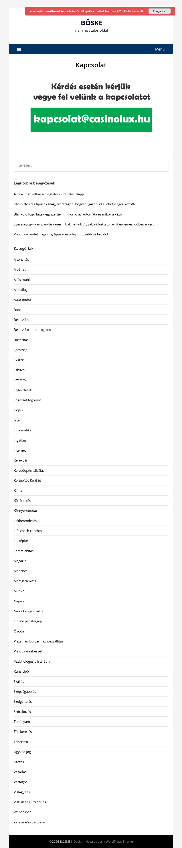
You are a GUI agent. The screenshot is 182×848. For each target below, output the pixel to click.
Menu (160, 49)
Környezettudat (25, 510)
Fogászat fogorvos (28, 400)
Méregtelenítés (25, 581)
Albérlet (20, 269)
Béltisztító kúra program (32, 329)
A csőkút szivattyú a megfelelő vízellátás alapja (49, 194)
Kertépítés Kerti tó (27, 480)
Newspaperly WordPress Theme (109, 841)
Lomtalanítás (24, 551)
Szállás (19, 681)
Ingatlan (20, 440)
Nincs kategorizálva (28, 611)
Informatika (23, 430)
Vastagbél (21, 782)
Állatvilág (21, 289)
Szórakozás (22, 711)
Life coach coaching (29, 530)
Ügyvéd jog (22, 751)
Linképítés (21, 540)
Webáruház (22, 812)
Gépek (19, 410)
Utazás (19, 762)
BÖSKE (92, 22)
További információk (131, 11)
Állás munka (23, 279)
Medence (21, 571)
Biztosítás (21, 340)
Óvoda (19, 631)
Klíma (18, 490)
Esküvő (19, 370)
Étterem (20, 380)
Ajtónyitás (21, 259)
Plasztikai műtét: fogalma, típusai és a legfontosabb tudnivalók (61, 234)
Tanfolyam (22, 721)
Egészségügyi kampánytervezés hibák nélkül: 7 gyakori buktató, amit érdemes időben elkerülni (86, 224)
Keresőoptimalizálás (29, 470)
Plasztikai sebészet (28, 651)
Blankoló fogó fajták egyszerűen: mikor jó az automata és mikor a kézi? (68, 214)
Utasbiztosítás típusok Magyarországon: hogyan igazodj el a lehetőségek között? (74, 204)
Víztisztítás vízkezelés (30, 802)
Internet (20, 450)
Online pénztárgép (28, 621)
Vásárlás (20, 772)
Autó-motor (23, 299)
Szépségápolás (25, 691)
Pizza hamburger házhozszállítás (38, 641)
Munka (19, 591)
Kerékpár (21, 460)
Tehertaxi (21, 741)
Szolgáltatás (23, 701)
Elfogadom (159, 11)
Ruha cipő (21, 671)
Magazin (20, 561)
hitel (17, 420)
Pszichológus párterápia (32, 661)
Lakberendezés (25, 520)
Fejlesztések (23, 390)
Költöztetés (22, 500)
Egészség (20, 349)
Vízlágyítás (22, 792)
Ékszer (19, 360)
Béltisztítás (22, 319)
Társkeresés (23, 731)
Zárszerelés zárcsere (29, 822)
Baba (18, 309)
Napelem (21, 601)
